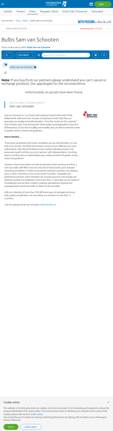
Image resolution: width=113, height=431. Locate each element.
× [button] (108, 402)
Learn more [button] (31, 427)
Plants (25, 21)
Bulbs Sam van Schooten (21, 67)
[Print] (95, 55)
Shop (18, 21)
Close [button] (11, 427)
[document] (56, 411)
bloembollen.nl (48, 204)
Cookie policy (36, 414)
